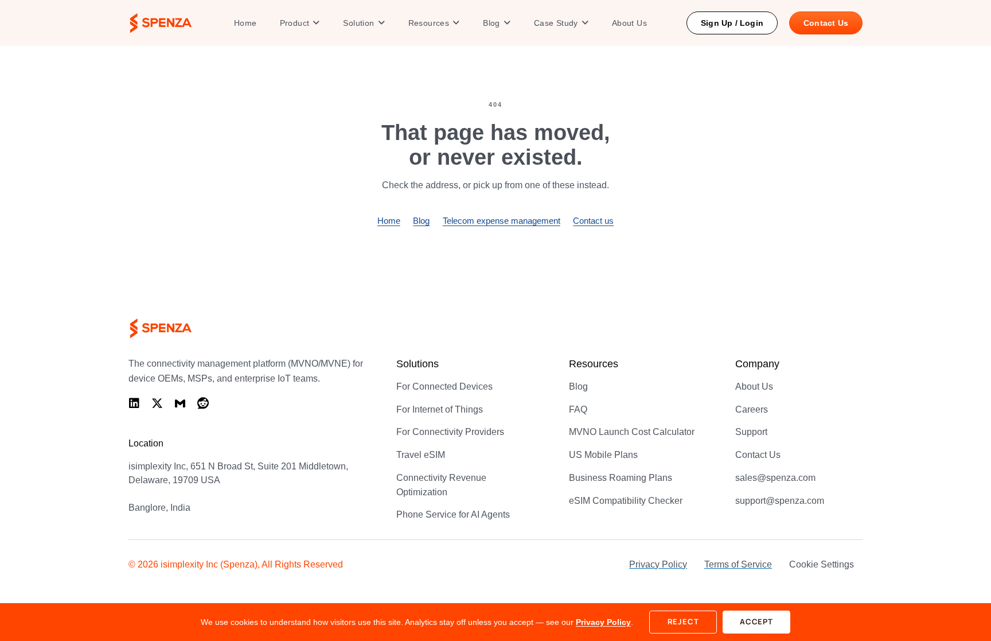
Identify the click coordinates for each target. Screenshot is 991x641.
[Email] (180, 403)
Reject (683, 621)
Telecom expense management (501, 221)
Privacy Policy (603, 622)
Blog (421, 221)
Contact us (593, 221)
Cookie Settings (821, 564)
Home (388, 221)
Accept (756, 621)
